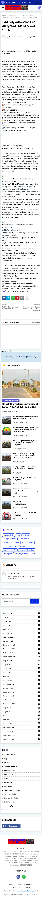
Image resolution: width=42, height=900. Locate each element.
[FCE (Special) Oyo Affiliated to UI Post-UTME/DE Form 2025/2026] (6, 470)
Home (4, 15)
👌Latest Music (8, 535)
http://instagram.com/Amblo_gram (31, 826)
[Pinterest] (17, 298)
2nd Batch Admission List (12, 230)
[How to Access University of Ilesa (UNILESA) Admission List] (6, 420)
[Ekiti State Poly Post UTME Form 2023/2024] (6, 481)
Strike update (7, 554)
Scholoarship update (26, 550)
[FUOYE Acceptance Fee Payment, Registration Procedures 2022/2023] (6, 444)
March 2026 (21, 633)
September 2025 (21, 657)
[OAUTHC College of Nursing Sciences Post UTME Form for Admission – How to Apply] (6, 457)
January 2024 (21, 731)
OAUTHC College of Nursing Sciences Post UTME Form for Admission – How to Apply (24, 456)
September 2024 (21, 704)
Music (17, 542)
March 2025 (21, 680)
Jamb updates (24, 539)
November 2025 (21, 649)
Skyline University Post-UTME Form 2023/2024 (26, 514)
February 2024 (21, 727)
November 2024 (21, 696)
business (26, 535)
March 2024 (21, 723)
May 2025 (21, 672)
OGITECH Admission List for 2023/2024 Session (23, 503)
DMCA (28, 887)
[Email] (22, 298)
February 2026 (21, 637)
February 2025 (21, 684)
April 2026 (21, 629)
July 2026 (21, 617)
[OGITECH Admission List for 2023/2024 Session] (6, 505)
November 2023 (21, 739)
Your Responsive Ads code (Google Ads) (21, 357)
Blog (18, 535)
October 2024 (21, 700)
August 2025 (21, 661)
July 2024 (21, 712)
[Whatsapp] (13, 298)
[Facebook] (4, 298)
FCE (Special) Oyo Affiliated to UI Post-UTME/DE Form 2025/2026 (25, 468)
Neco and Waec (27, 542)
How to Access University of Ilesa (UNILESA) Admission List (25, 418)
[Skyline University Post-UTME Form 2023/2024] (6, 516)
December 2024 (21, 692)
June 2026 (21, 621)
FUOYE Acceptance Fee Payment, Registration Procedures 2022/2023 (25, 443)
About (19, 884)
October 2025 (21, 653)
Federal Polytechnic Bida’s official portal (18, 187)
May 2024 (21, 716)
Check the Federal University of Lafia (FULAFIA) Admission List (20, 405)
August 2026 (21, 613)
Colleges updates (9, 539)
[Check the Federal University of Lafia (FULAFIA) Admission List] (21, 383)
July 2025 (21, 665)
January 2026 (21, 641)
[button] (36, 2)
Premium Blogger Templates (24, 891)
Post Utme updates (9, 550)
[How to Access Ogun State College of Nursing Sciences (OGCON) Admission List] (6, 431)
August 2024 (21, 708)
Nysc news (7, 546)
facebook (13, 826)
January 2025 (21, 688)
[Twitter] (8, 298)
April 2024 (21, 720)
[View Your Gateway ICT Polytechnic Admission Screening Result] (6, 492)
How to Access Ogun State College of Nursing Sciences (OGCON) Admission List (26, 430)
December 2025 (21, 645)
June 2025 (21, 668)
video (33, 554)
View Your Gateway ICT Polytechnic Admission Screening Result (25, 491)
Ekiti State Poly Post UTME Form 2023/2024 (25, 479)
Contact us (28, 884)
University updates (21, 554)
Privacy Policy (17, 887)
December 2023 (21, 735)
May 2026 (21, 625)
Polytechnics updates (16, 15)
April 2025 (21, 676)
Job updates (7, 542)
